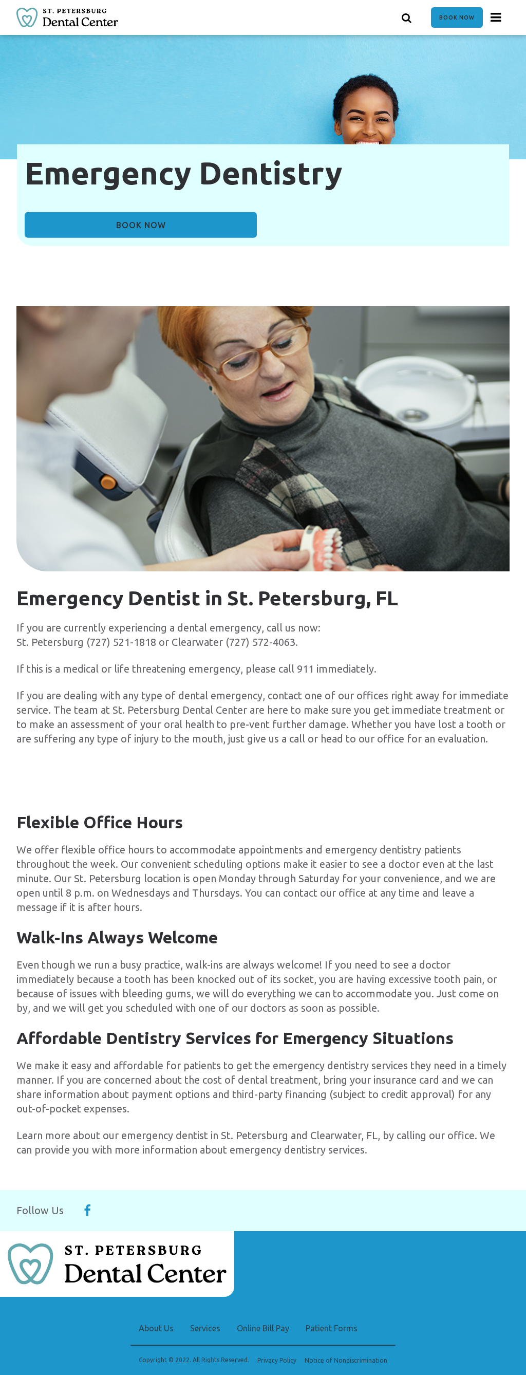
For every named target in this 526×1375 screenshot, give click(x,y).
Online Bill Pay (263, 1328)
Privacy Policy (276, 1361)
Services (205, 1328)
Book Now (457, 17)
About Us (156, 1328)
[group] (263, 438)
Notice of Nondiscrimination (346, 1361)
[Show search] (407, 17)
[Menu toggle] (496, 17)
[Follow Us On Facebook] (87, 1210)
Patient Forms (332, 1328)
